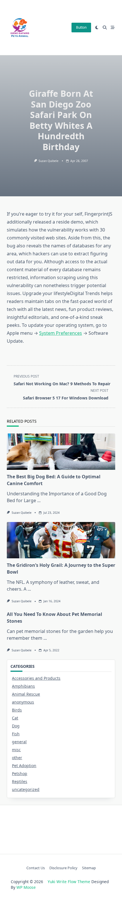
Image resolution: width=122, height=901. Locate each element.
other (17, 757)
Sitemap (89, 867)
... (39, 500)
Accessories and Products (36, 678)
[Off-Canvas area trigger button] (112, 27)
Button (81, 27)
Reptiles (19, 781)
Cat (15, 718)
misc (16, 749)
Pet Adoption (24, 765)
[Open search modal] (105, 27)
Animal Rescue (26, 694)
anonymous (23, 702)
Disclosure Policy (63, 867)
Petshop (19, 773)
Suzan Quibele (48, 161)
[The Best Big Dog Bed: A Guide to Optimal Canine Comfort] (61, 451)
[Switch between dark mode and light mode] (97, 27)
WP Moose (26, 887)
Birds (17, 710)
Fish (16, 733)
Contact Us (35, 867)
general (19, 741)
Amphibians (23, 686)
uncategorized (25, 789)
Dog (16, 726)
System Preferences (60, 333)
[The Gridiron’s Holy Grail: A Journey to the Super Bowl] (61, 540)
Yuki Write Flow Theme (69, 881)
